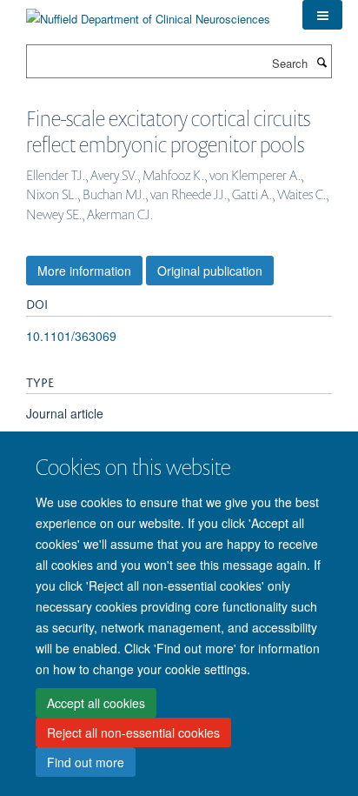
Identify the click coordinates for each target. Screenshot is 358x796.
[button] (322, 15)
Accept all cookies (96, 703)
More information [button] (84, 270)
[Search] (321, 61)
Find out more (85, 762)
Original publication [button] (209, 270)
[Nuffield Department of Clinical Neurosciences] (148, 12)
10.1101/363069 (71, 335)
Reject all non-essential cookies (133, 732)
